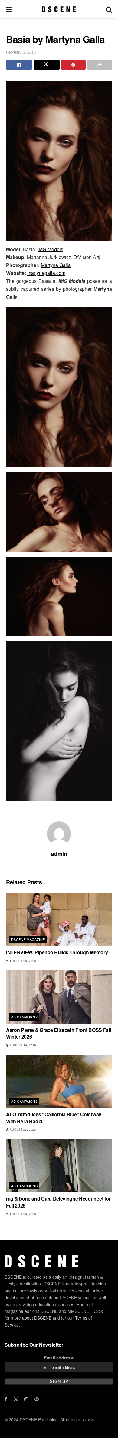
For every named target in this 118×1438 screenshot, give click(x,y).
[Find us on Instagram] (26, 1399)
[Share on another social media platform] (99, 65)
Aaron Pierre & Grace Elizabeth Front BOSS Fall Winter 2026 (58, 1033)
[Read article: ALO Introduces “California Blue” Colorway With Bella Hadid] (59, 1081)
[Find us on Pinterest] (36, 1399)
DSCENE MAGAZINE (28, 939)
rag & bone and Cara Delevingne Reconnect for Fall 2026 (58, 1202)
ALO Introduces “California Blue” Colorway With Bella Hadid (53, 1117)
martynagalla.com (46, 272)
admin (59, 854)
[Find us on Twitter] (15, 1399)
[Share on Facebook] (19, 65)
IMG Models (50, 249)
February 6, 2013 (21, 52)
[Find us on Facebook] (6, 1399)
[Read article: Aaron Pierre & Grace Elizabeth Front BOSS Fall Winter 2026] (59, 997)
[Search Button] (109, 9)
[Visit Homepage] (59, 9)
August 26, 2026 (22, 961)
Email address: (59, 1358)
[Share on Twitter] (47, 65)
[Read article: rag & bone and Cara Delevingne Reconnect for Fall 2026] (59, 1165)
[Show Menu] (9, 9)
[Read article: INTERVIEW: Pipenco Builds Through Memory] (59, 919)
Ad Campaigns (24, 1016)
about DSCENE (36, 1318)
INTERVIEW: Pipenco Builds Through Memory (57, 952)
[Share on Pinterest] (73, 65)
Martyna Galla (56, 265)
